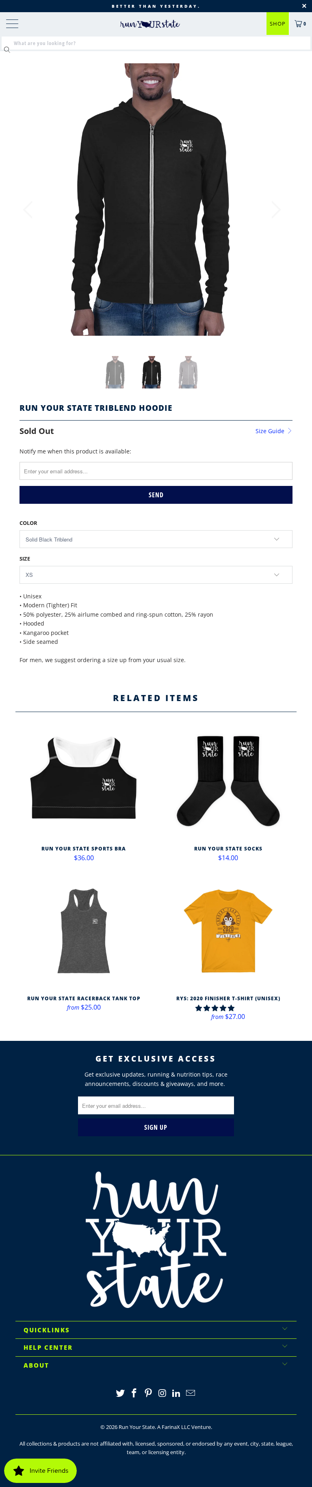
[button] (214, 1008)
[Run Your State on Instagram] (163, 1393)
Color (28, 523)
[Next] (274, 209)
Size (25, 558)
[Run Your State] (150, 24)
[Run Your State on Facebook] (134, 1393)
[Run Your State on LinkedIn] (177, 1393)
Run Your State (137, 1427)
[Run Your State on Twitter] (120, 1393)
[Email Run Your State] (191, 1393)
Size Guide (271, 431)
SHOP (278, 23)
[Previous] (30, 209)
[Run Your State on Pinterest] (149, 1393)
